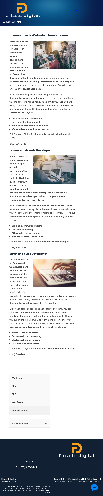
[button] (76, 10)
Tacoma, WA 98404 (9, 482)
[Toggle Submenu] (45, 423)
